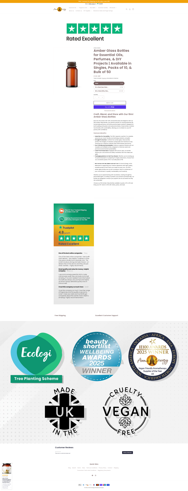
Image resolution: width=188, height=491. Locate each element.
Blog (69, 468)
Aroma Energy (91, 487)
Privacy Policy (102, 468)
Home (79, 468)
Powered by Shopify (99, 487)
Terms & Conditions (91, 468)
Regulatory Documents (104, 470)
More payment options (109, 110)
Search (74, 468)
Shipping (104, 78)
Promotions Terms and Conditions (86, 470)
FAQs (83, 468)
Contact (110, 468)
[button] (73, 7)
